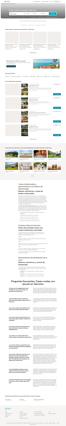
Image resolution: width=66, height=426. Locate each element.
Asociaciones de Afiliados (24, 418)
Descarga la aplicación (52, 413)
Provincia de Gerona (41, 17)
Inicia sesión (51, 1)
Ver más (32, 175)
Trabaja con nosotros (8, 413)
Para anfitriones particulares (38, 413)
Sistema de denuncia (33, 424)
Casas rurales (33, 17)
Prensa (21, 416)
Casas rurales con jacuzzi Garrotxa (51, 17)
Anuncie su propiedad (44, 1)
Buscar (53, 13)
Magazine (6, 416)
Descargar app (37, 1)
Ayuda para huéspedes (23, 413)
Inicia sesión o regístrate (11, 66)
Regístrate (56, 1)
